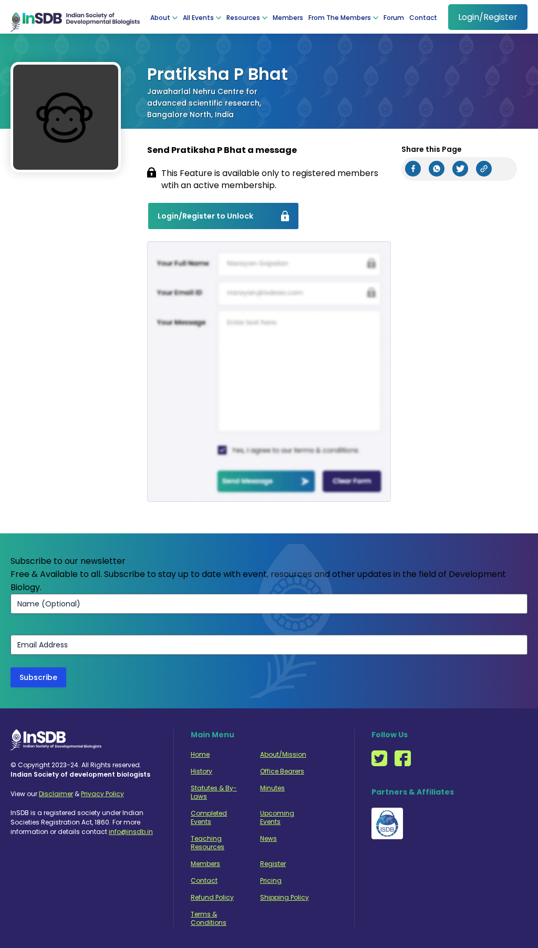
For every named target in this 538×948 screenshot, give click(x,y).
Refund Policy (212, 897)
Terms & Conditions (208, 918)
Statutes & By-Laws (214, 792)
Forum (394, 17)
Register (273, 864)
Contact (423, 17)
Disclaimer (56, 793)
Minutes (272, 788)
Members (288, 17)
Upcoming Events (277, 817)
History (201, 771)
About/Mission (283, 754)
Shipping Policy (284, 897)
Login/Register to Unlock (205, 216)
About (160, 17)
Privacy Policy (102, 793)
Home (200, 754)
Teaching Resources (207, 842)
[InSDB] (75, 17)
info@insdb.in (131, 831)
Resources (243, 17)
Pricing (271, 881)
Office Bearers (282, 771)
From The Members (339, 17)
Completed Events (209, 817)
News (268, 838)
